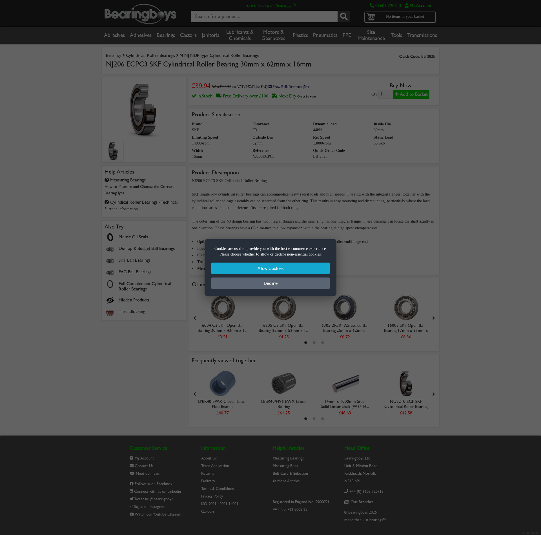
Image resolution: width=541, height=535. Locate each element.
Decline (271, 283)
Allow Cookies (271, 268)
